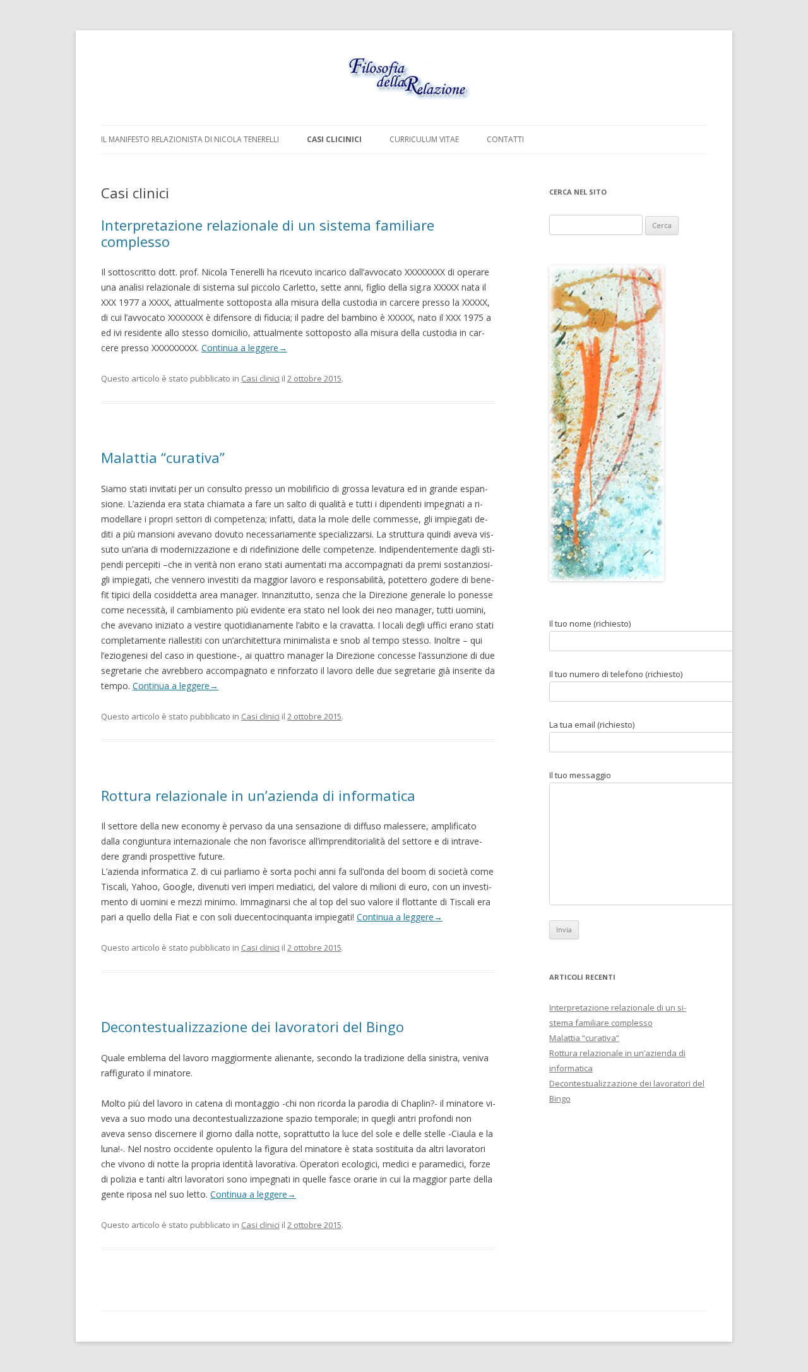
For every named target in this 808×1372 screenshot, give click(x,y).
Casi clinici (260, 378)
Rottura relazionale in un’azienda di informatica (258, 795)
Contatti (505, 139)
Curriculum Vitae (424, 139)
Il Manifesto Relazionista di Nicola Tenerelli (190, 139)
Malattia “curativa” (163, 457)
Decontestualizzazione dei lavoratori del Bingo (252, 1026)
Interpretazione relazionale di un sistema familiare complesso (267, 233)
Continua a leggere (244, 348)
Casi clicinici (334, 139)
